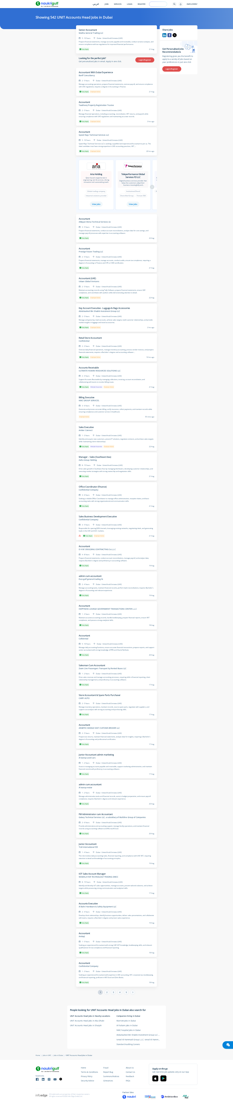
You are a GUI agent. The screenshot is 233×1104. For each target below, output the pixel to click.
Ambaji (82, 936)
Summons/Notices (111, 1076)
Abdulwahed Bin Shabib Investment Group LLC (99, 311)
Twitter (175, 35)
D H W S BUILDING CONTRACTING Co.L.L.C (97, 549)
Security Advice (87, 1080)
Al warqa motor (85, 787)
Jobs (107, 4)
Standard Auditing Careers (128, 1044)
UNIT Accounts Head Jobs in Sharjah (86, 1025)
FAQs (128, 1080)
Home (38, 1055)
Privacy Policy (86, 1076)
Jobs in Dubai (58, 1055)
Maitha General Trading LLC (91, 33)
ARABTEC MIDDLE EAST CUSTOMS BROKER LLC (99, 728)
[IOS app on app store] (155, 1078)
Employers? (192, 4)
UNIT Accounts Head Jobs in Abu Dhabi (87, 1020)
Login (129, 4)
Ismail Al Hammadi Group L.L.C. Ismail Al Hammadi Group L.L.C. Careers (139, 1039)
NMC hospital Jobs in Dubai (128, 1030)
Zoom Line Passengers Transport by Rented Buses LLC (102, 668)
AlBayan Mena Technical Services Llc (95, 222)
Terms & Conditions (89, 1072)
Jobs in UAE (47, 1055)
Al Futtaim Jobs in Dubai (127, 1025)
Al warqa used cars (87, 758)
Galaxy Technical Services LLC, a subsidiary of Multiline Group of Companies (112, 817)
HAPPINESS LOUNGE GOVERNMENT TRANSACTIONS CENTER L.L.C (108, 609)
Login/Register (145, 60)
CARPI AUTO (84, 698)
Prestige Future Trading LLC (91, 251)
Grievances (108, 1080)
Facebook (169, 35)
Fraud (105, 1067)
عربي (96, 4)
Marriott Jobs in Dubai (126, 1020)
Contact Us (130, 1072)
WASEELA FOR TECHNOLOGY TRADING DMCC (98, 877)
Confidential (84, 341)
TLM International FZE (88, 847)
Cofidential (83, 638)
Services (117, 4)
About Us (130, 1067)
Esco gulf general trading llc (91, 579)
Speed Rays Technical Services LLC (94, 135)
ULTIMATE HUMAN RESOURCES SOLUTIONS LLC (99, 371)
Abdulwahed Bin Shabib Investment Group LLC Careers (139, 1035)
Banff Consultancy (87, 75)
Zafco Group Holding (88, 460)
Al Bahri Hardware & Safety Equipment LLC (97, 906)
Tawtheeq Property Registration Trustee (96, 105)
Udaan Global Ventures (89, 281)
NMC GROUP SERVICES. (89, 400)
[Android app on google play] (163, 1078)
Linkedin (164, 35)
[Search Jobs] (174, 4)
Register (141, 4)
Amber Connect (85, 430)
